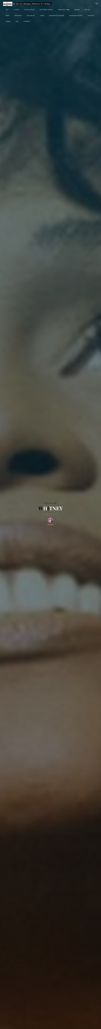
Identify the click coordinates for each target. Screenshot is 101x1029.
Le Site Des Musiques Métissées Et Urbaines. (32, 4)
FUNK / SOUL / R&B (50, 503)
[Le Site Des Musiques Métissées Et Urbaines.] (7, 3)
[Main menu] (96, 4)
